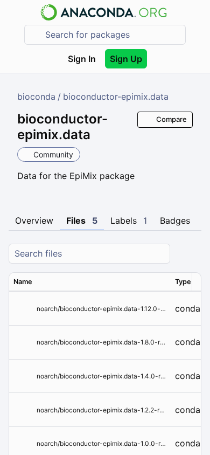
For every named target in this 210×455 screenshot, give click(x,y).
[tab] (34, 221)
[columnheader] (90, 282)
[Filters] (191, 254)
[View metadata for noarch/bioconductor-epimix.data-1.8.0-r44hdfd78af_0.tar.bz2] (22, 342)
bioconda (36, 96)
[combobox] (112, 34)
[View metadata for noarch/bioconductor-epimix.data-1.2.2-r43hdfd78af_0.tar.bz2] (22, 410)
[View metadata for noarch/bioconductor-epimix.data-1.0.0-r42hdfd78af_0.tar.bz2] (22, 443)
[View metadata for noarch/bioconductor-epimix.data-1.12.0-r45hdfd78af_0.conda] (22, 308)
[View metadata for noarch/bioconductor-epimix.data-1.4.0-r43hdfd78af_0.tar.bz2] (22, 376)
